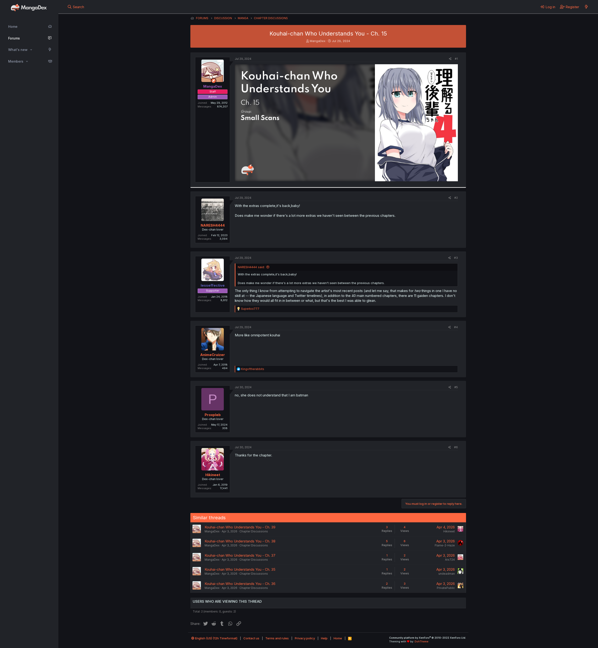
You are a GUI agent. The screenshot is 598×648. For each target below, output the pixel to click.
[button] (31, 50)
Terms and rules (277, 638)
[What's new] (586, 7)
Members (15, 61)
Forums (14, 38)
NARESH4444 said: (251, 267)
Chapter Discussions (253, 531)
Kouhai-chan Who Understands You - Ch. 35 (240, 569)
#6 (456, 447)
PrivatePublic (446, 588)
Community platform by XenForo (427, 637)
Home (13, 26)
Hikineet (212, 475)
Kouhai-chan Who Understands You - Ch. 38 (240, 541)
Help (324, 638)
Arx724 (450, 559)
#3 (456, 258)
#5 (456, 387)
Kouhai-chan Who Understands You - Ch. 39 (240, 527)
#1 (456, 59)
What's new (18, 50)
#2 (456, 197)
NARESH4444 (213, 225)
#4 (456, 327)
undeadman (446, 573)
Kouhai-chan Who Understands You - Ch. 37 (240, 555)
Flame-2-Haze (445, 545)
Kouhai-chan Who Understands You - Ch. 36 (240, 583)
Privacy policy (305, 638)
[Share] (450, 59)
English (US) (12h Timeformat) (215, 638)
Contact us (251, 638)
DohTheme (421, 641)
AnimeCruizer (212, 354)
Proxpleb (213, 415)
